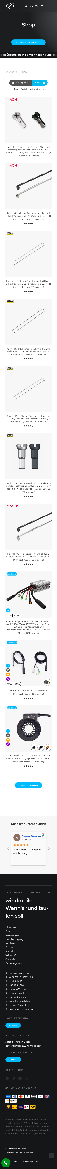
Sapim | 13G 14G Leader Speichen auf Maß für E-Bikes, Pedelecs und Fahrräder (28, 352)
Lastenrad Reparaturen (22, 1009)
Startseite (11, 71)
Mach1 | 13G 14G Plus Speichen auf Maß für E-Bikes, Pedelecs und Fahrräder (28, 216)
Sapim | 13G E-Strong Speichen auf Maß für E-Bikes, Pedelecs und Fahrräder (28, 419)
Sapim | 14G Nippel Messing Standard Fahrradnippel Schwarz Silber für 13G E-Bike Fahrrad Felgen (29, 487)
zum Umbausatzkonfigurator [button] (29, 42)
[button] (50, 6)
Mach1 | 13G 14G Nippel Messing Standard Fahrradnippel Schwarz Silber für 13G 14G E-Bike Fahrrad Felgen (28, 151)
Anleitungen (12, 935)
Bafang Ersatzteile (19, 972)
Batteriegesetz (13, 963)
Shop (24, 71)
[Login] (30, 6)
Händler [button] (14, 1025)
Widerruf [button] (14, 1059)
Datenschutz (26, 1161)
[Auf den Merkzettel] (48, 100)
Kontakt (10, 951)
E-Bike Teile (15, 980)
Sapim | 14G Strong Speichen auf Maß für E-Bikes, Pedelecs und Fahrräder (28, 284)
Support (10, 947)
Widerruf (10, 955)
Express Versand (18, 989)
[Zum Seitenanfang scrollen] (51, 1154)
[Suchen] (25, 6)
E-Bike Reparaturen (20, 1005)
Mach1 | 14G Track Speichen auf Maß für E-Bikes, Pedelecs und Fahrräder (28, 556)
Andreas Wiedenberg (33, 835)
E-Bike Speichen (18, 992)
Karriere (10, 943)
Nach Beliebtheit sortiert (28, 89)
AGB (38, 1161)
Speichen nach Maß (20, 1000)
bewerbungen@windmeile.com (23, 1045)
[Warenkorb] (40, 6)
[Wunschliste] (35, 6)
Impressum (11, 1161)
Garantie (10, 959)
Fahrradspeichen (18, 996)
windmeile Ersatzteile (21, 976)
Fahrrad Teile (16, 984)
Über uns (10, 927)
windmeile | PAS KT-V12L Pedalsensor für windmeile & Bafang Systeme (28, 758)
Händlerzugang (14, 939)
